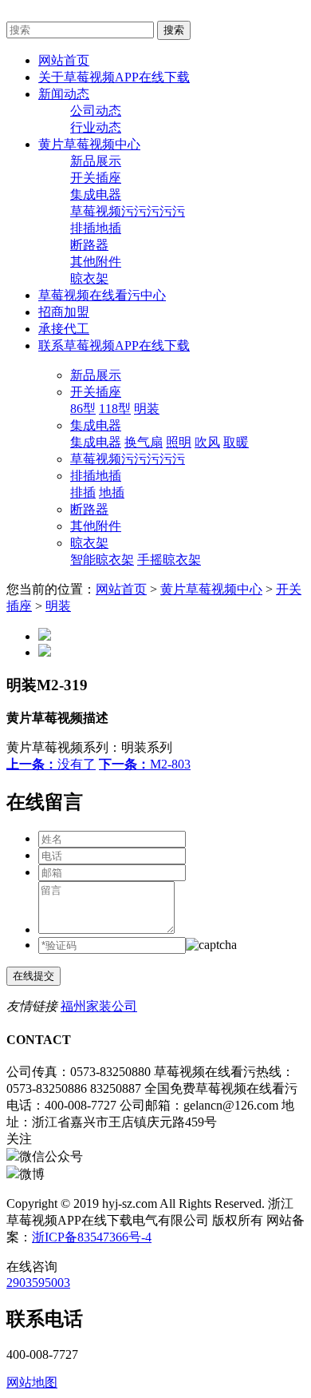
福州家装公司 (99, 1006)
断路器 (89, 245)
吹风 (207, 442)
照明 (178, 442)
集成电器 (95, 194)
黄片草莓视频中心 (211, 589)
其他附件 (95, 261)
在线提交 (33, 976)
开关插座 (95, 178)
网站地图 (31, 1382)
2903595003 (38, 1282)
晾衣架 (89, 278)
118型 (115, 408)
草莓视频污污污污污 (127, 211)
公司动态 (95, 110)
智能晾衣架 (102, 559)
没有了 (51, 764)
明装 (146, 408)
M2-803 (145, 764)
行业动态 (95, 127)
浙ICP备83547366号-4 (92, 1237)
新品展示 (95, 161)
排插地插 (95, 228)
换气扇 (143, 442)
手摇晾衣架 (169, 559)
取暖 (236, 442)
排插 (83, 492)
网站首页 (121, 589)
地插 (111, 492)
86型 (83, 408)
